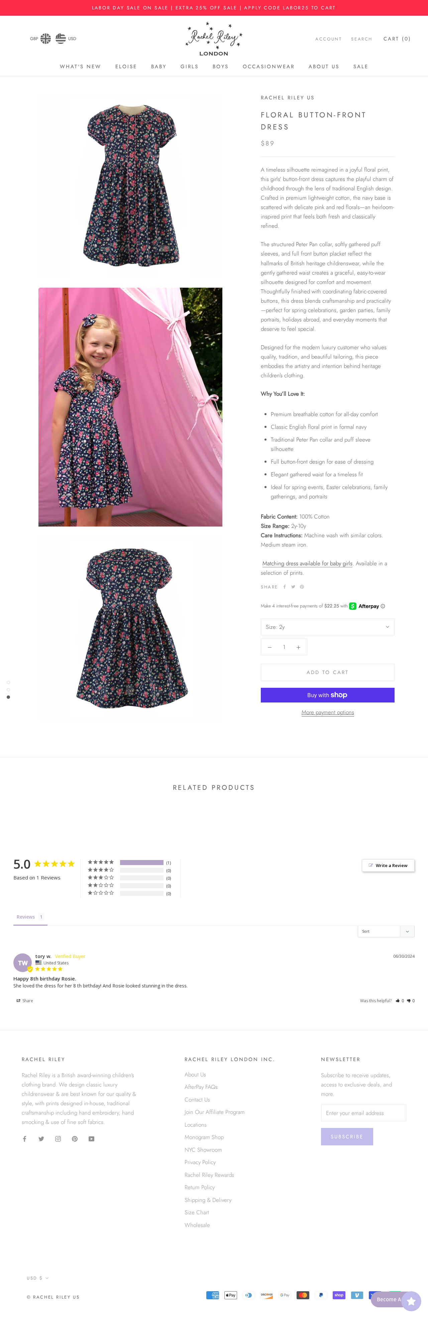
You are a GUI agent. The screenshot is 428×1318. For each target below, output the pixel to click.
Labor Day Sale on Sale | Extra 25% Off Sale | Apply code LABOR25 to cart (214, 7)
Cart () (397, 39)
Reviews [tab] (26, 917)
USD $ (35, 1278)
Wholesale (197, 1225)
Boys (221, 66)
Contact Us (197, 1100)
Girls (190, 66)
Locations (196, 1125)
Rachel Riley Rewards (209, 1175)
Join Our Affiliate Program (215, 1112)
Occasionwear (269, 66)
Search (361, 39)
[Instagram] (58, 1138)
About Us (324, 66)
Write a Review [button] (392, 865)
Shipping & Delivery (208, 1200)
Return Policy (200, 1187)
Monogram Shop (204, 1137)
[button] (400, 1001)
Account (328, 39)
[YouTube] (91, 1138)
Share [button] (27, 1001)
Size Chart (197, 1212)
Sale (360, 66)
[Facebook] (285, 587)
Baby (159, 66)
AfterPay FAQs (201, 1087)
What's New (80, 66)
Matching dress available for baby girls (307, 563)
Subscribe (347, 1136)
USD (72, 38)
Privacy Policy (200, 1162)
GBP (34, 38)
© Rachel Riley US (53, 1297)
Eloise (126, 66)
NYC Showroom (203, 1150)
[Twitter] (293, 587)
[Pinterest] (302, 587)
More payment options (328, 712)
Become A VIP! (394, 1299)
